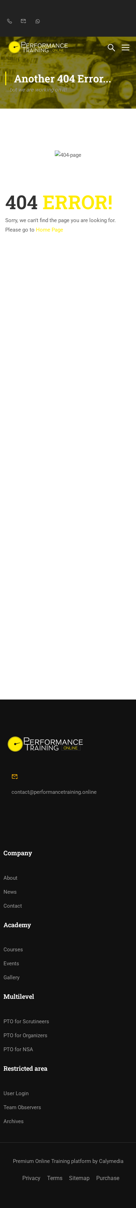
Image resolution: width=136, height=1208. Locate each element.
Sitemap (79, 1178)
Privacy (31, 1178)
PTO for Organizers (25, 1035)
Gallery (11, 977)
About (10, 878)
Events (11, 963)
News (10, 892)
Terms (54, 1178)
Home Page (49, 230)
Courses (13, 949)
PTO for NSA (18, 1049)
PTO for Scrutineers (26, 1021)
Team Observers (22, 1107)
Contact (12, 906)
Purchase (107, 1178)
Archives (13, 1121)
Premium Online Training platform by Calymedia (68, 1161)
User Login (16, 1093)
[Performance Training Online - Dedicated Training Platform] (38, 47)
